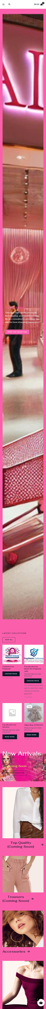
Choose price (11, 674)
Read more (10, 737)
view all (9, 640)
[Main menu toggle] (3, 4)
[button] (9, 4)
